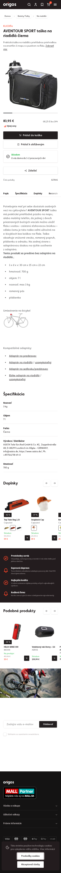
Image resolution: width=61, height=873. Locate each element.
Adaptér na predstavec (22, 355)
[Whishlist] (42, 4)
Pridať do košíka (32, 135)
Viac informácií (47, 849)
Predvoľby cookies (30, 856)
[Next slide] (54, 483)
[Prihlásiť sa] (35, 4)
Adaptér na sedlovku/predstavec (28, 368)
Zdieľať (32, 170)
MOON (7, 650)
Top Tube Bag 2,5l (12, 520)
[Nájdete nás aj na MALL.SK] (29, 793)
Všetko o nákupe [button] (11, 805)
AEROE (35, 650)
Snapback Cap (37, 520)
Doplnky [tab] (38, 193)
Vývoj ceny (11, 126)
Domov (8, 16)
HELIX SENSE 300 (11, 647)
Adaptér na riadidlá (21, 362)
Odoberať (48, 724)
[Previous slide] (46, 483)
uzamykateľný (43, 362)
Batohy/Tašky (24, 16)
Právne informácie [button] (12, 823)
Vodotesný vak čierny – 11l (43, 647)
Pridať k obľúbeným (32, 144)
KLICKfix (8, 26)
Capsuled (8, 523)
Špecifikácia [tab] (21, 193)
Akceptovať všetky (30, 864)
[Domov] (8, 782)
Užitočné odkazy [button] (11, 814)
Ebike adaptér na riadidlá (24, 375)
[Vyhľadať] (29, 4)
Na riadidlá (41, 16)
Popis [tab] (6, 193)
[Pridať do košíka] (27, 537)
